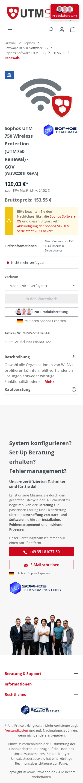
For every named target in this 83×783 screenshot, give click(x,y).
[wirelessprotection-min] (41, 95)
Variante (11, 276)
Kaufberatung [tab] (17, 389)
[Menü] (10, 29)
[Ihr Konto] (61, 29)
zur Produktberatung (51, 312)
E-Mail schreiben (44, 564)
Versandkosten (16, 730)
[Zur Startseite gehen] (41, 13)
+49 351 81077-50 (44, 551)
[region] (41, 95)
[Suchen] (50, 29)
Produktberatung (64, 15)
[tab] (40, 368)
